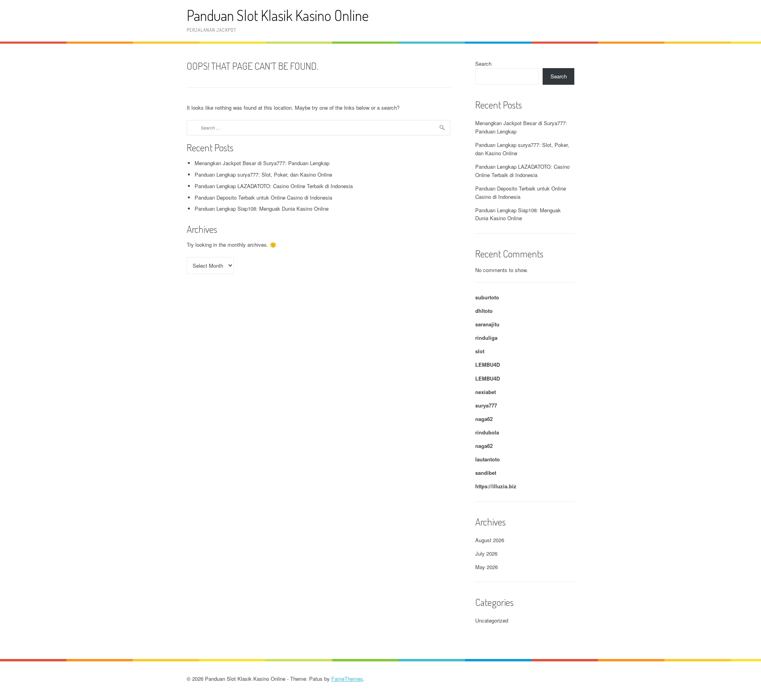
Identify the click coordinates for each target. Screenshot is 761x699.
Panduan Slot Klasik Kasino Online (278, 15)
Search (483, 63)
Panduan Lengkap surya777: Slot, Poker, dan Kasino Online (263, 174)
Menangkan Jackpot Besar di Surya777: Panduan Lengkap (262, 163)
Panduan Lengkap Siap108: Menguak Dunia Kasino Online (262, 208)
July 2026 (486, 553)
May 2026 (486, 567)
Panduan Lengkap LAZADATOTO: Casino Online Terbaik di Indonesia (274, 186)
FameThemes (347, 678)
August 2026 (489, 540)
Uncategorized (491, 620)
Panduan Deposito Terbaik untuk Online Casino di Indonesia (263, 197)
